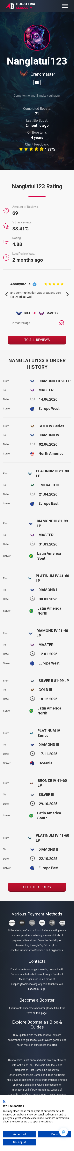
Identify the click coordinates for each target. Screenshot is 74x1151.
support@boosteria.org (24, 984)
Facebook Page (36, 989)
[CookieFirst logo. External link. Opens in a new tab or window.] (4, 1101)
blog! (54, 1045)
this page (41, 1013)
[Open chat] (63, 1132)
